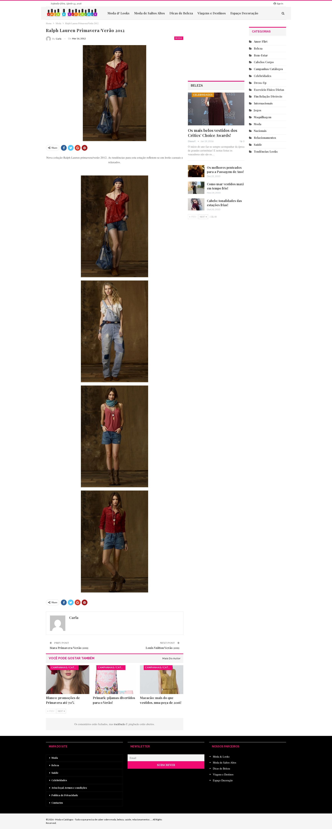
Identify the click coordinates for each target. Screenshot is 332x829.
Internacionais (263, 103)
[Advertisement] (216, 335)
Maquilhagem (262, 117)
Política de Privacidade (64, 795)
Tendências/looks (266, 151)
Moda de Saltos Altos (149, 13)
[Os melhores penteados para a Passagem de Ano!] (196, 171)
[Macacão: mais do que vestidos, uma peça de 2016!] (161, 679)
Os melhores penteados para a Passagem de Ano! (225, 169)
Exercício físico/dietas (269, 90)
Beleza (258, 48)
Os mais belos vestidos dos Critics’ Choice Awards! (212, 133)
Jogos (257, 110)
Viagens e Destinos (212, 13)
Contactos (57, 802)
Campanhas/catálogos (65, 667)
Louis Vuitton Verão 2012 (162, 648)
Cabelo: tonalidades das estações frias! (224, 203)
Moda (178, 38)
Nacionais (260, 131)
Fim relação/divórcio (268, 96)
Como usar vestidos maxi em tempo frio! (225, 186)
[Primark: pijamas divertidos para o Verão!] (114, 679)
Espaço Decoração (244, 13)
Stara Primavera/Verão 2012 (69, 648)
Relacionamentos (265, 138)
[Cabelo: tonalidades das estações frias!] (196, 204)
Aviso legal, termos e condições (69, 787)
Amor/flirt (260, 41)
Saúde (258, 144)
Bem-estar (261, 55)
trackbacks (120, 724)
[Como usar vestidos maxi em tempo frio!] (196, 188)
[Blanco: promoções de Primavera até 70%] (67, 679)
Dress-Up (260, 83)
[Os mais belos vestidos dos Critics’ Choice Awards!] (216, 109)
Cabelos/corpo (264, 62)
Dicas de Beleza (181, 13)
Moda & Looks (118, 13)
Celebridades (203, 94)
